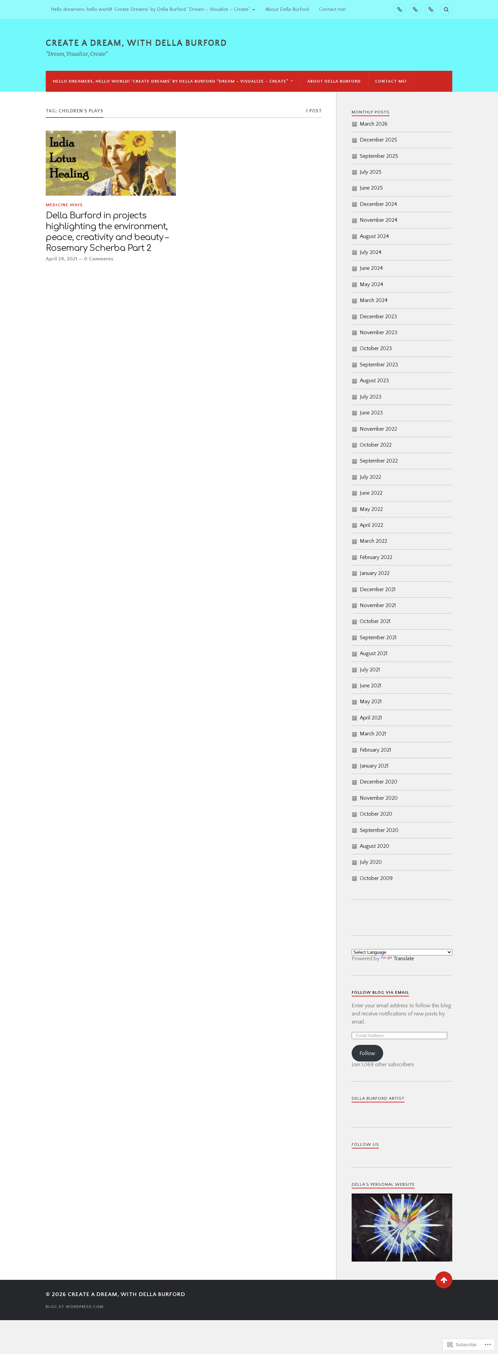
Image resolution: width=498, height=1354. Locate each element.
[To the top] (443, 1279)
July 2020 (371, 862)
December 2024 (378, 204)
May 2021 (371, 702)
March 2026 (374, 124)
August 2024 (374, 236)
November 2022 (378, 429)
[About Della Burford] (415, 9)
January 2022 (375, 573)
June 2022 (371, 493)
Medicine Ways (64, 204)
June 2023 (371, 413)
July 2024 (370, 252)
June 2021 (370, 686)
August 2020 (374, 846)
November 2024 (378, 220)
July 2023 (370, 397)
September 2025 (379, 156)
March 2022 (373, 541)
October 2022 (376, 445)
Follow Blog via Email (380, 992)
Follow (367, 1053)
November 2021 (378, 605)
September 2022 (379, 461)
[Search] (446, 9)
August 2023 (374, 381)
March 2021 (373, 734)
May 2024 (371, 284)
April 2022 (371, 525)
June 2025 (371, 188)
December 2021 (378, 589)
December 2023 (378, 317)
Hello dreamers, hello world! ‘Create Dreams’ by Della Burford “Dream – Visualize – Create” (150, 9)
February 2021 (375, 750)
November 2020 (379, 798)
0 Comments (98, 259)
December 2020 (378, 782)
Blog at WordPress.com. (75, 1307)
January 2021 (374, 766)
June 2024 (371, 268)
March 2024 (374, 300)
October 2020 (376, 814)
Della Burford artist (378, 1098)
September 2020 (379, 830)
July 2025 (370, 172)
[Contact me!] (430, 9)
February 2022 (376, 557)
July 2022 (370, 477)
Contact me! (332, 9)
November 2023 (378, 332)
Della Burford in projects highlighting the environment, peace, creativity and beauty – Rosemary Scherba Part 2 (107, 232)
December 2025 (378, 140)
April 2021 (371, 718)
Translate (403, 958)
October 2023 (376, 348)
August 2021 (374, 653)
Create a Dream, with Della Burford (136, 43)
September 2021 (378, 638)
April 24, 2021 (61, 259)
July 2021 (370, 670)
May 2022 (371, 509)
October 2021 (375, 621)
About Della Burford (287, 9)
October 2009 (376, 878)
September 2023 (379, 365)
